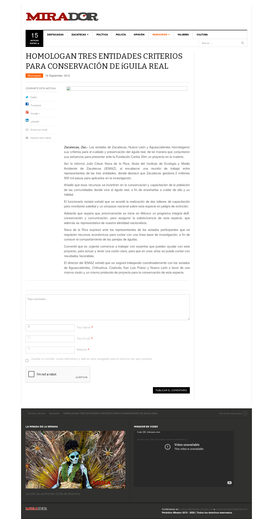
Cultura (202, 34)
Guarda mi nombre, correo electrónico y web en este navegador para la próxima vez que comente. (91, 359)
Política (102, 34)
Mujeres (183, 34)
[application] (184, 459)
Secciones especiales (230, 413)
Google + (35, 113)
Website (82, 349)
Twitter (33, 97)
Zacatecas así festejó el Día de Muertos (53, 494)
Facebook (36, 105)
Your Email (83, 338)
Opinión (139, 34)
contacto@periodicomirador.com (196, 509)
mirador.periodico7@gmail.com (231, 509)
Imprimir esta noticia (40, 137)
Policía (121, 34)
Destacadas (55, 34)
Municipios (159, 34)
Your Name (83, 327)
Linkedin (35, 121)
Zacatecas (78, 34)
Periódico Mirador (62, 17)
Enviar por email (38, 129)
